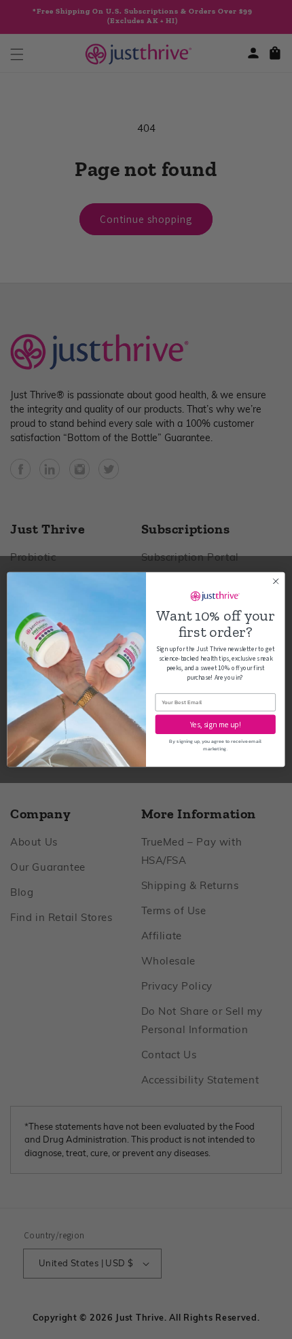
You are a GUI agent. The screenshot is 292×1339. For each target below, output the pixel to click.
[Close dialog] (276, 581)
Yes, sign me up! (215, 724)
